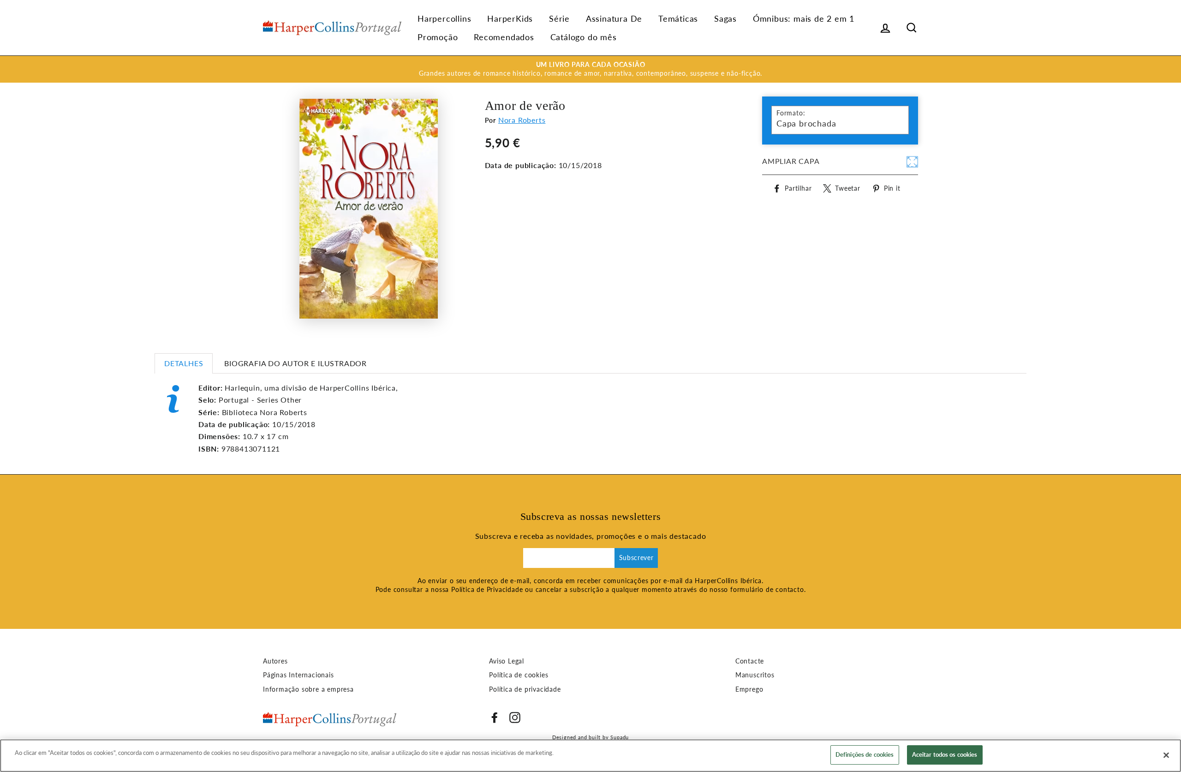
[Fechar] (1166, 755)
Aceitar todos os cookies (945, 754)
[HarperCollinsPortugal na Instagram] (514, 717)
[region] (590, 755)
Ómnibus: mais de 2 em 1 (803, 18)
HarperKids (510, 18)
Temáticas (678, 18)
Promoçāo (438, 37)
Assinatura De (614, 18)
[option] (590, 69)
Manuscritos (755, 675)
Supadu (619, 737)
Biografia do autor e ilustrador (295, 363)
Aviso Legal (506, 661)
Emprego (749, 689)
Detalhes (183, 363)
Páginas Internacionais (298, 675)
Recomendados (504, 37)
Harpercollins (444, 18)
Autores (275, 661)
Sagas (725, 18)
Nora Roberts (522, 119)
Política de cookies (518, 675)
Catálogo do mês (583, 37)
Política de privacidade (525, 689)
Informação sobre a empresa (308, 689)
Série (559, 18)
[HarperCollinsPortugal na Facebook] (494, 717)
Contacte (749, 661)
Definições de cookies (864, 754)
